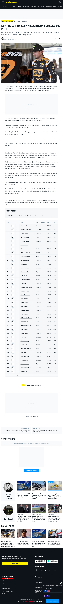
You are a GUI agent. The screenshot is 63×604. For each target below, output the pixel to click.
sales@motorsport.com (41, 587)
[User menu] (59, 2)
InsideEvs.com (5, 580)
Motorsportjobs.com (7, 586)
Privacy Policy (40, 599)
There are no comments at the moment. (31, 443)
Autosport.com (6, 588)
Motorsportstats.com (7, 591)
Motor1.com (5, 583)
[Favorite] (55, 38)
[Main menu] (3, 2)
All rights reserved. (39, 601)
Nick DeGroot (8, 37)
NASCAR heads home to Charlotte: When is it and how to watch (25, 216)
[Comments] (59, 38)
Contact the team (39, 585)
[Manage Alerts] (33, 420)
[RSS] (54, 570)
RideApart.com (5, 593)
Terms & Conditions (23, 599)
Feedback (37, 579)
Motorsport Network (28, 601)
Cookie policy (32, 599)
